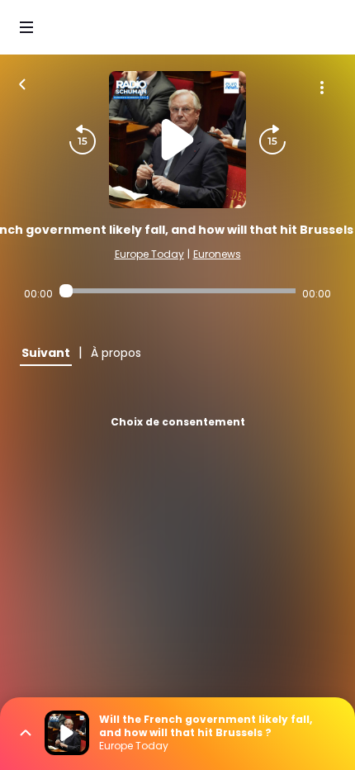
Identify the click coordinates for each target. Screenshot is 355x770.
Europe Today (149, 254)
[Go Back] (22, 82)
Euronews (217, 254)
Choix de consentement (178, 422)
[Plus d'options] (321, 87)
